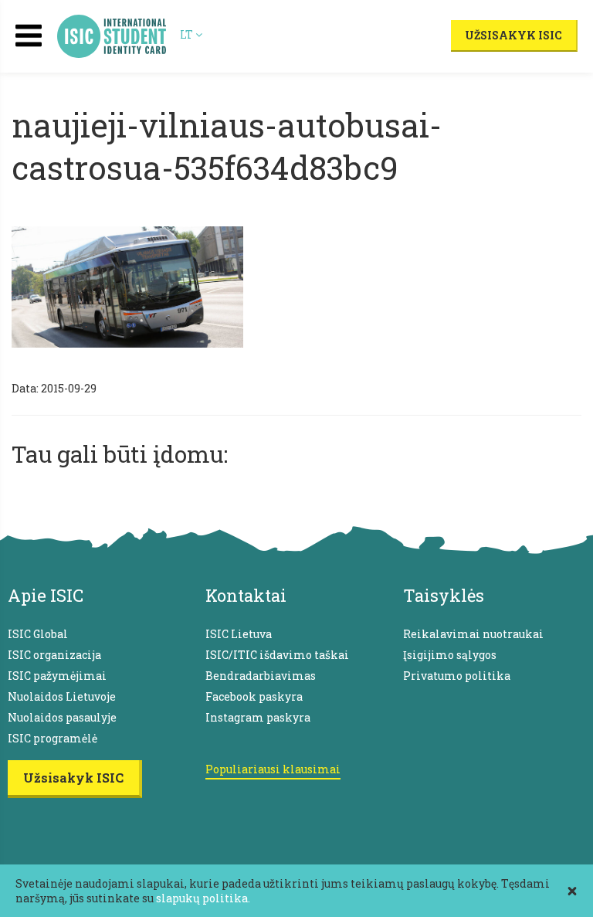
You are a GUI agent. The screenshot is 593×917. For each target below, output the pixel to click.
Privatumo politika (456, 675)
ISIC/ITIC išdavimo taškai (277, 654)
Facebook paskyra (254, 696)
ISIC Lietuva (238, 634)
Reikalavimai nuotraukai (473, 634)
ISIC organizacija (54, 654)
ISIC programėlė (52, 738)
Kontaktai (245, 595)
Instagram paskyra (257, 717)
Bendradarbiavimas (260, 675)
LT (187, 34)
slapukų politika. (203, 898)
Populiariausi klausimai (273, 769)
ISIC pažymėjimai (57, 675)
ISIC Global (38, 634)
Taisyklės (443, 595)
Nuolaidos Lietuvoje (62, 696)
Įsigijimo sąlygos (449, 654)
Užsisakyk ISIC (513, 35)
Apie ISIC (45, 595)
